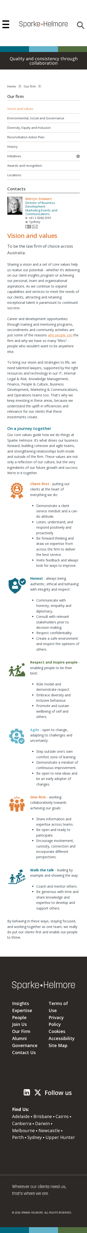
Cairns (62, 1116)
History (12, 146)
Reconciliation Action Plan (25, 137)
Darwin (42, 1123)
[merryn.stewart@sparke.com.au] (35, 227)
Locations (14, 175)
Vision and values (20, 108)
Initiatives (43, 156)
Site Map (58, 1045)
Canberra (21, 1123)
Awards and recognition (24, 165)
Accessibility (62, 1038)
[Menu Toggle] (5, 24)
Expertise (22, 1010)
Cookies (57, 1031)
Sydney (34, 1137)
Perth (18, 1137)
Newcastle (49, 1130)
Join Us (19, 1024)
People (19, 1017)
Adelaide (21, 1116)
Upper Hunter (60, 1137)
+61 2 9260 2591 (40, 218)
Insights (20, 1003)
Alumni (19, 1038)
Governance (24, 1045)
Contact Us (24, 1052)
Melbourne (23, 1130)
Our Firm (21, 1031)
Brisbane (42, 1116)
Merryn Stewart (38, 198)
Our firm (15, 96)
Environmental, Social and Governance (35, 118)
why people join (60, 335)
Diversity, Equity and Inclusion (29, 127)
